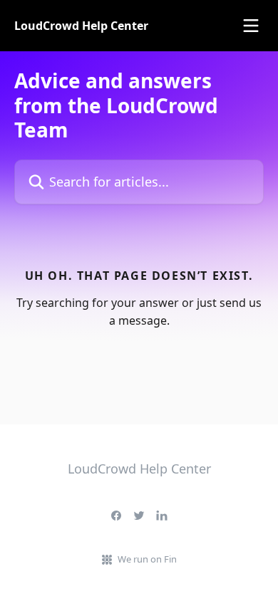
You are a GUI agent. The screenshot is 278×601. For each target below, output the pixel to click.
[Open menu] (251, 25)
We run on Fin (147, 559)
